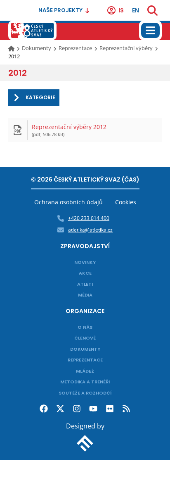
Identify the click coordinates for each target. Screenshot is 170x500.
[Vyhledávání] (152, 10)
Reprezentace (75, 48)
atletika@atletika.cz (90, 229)
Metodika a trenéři (85, 381)
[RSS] (126, 408)
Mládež (85, 371)
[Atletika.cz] (32, 30)
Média (85, 295)
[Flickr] (110, 408)
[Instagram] (76, 408)
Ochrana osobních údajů (68, 202)
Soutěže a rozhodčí (85, 393)
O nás (85, 327)
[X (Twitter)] (60, 408)
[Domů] (12, 48)
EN (135, 10)
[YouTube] (93, 408)
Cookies (125, 202)
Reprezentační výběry (126, 48)
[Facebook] (43, 408)
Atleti (85, 284)
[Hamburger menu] (150, 30)
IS (121, 10)
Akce (85, 273)
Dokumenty (36, 48)
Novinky (85, 262)
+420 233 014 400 (88, 218)
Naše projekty (60, 10)
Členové (85, 338)
